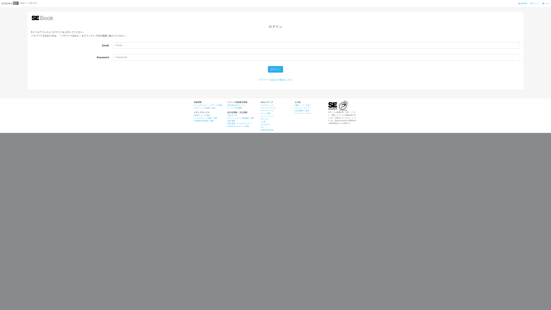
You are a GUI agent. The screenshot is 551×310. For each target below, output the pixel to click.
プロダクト (265, 124)
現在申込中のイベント (237, 105)
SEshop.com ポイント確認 (238, 126)
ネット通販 (265, 113)
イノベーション (267, 116)
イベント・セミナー (303, 108)
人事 (263, 122)
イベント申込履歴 (235, 108)
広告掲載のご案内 (302, 111)
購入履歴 (231, 121)
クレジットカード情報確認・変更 (241, 118)
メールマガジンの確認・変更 (205, 118)
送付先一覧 (232, 115)
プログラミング (267, 105)
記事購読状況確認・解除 (204, 121)
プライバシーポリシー (304, 113)
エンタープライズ (268, 108)
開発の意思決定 (267, 130)
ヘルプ (547, 3)
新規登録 (523, 3)
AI (262, 127)
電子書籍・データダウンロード (240, 124)
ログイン (535, 3)
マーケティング (267, 111)
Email (105, 45)
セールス (265, 119)
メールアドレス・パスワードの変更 (208, 105)
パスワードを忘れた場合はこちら (275, 80)
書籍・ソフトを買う (303, 105)
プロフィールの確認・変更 (204, 108)
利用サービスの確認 (202, 115)
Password (103, 57)
